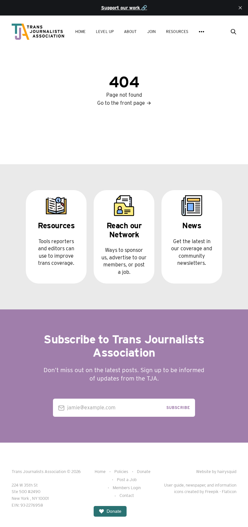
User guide (174, 485)
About (130, 31)
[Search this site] (233, 32)
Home (80, 31)
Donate (143, 471)
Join (151, 31)
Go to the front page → (124, 103)
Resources (177, 31)
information (225, 485)
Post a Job (127, 479)
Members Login (127, 487)
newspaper (195, 485)
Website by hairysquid (216, 471)
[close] (240, 8)
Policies (121, 471)
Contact (126, 495)
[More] (201, 32)
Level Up (105, 31)
